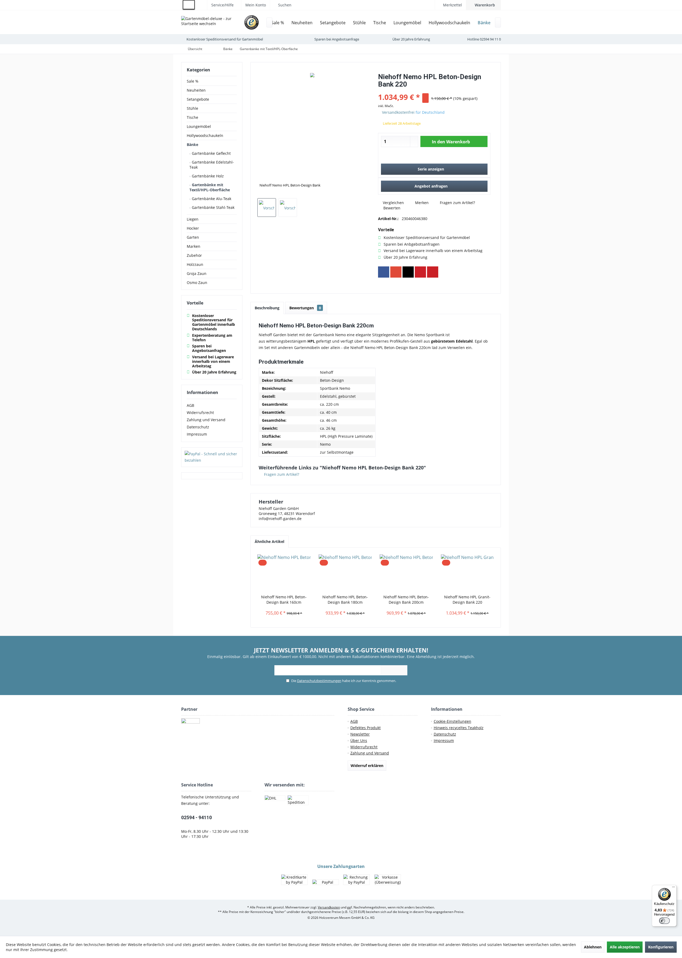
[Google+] (395, 272)
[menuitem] (483, 5)
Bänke (192, 144)
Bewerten (391, 207)
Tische (192, 117)
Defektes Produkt (365, 727)
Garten (193, 237)
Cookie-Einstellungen (452, 721)
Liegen (192, 219)
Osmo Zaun (197, 282)
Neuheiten (196, 90)
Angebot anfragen (431, 186)
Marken (193, 246)
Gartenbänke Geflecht (211, 153)
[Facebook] (383, 272)
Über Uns (358, 740)
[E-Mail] (432, 272)
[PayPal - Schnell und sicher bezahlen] (212, 457)
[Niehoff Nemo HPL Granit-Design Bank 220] (467, 573)
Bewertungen (305, 307)
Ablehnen (593, 946)
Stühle (192, 108)
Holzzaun (195, 264)
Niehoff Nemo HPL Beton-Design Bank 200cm (406, 599)
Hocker (193, 228)
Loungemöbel (199, 126)
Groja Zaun (196, 273)
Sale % (192, 81)
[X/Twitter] (408, 272)
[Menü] (673, 888)
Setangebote (198, 99)
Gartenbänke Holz (207, 175)
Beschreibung (267, 307)
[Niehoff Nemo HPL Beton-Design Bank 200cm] (406, 573)
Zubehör (194, 255)
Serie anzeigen (431, 169)
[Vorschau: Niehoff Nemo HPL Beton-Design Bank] (266, 207)
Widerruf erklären (367, 765)
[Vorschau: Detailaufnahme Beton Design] (287, 207)
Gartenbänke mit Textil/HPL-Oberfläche (209, 187)
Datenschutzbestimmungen (319, 680)
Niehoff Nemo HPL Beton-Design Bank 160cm (284, 599)
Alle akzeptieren (625, 946)
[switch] (664, 921)
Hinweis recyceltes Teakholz (459, 727)
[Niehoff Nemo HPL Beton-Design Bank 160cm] (284, 573)
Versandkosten (329, 907)
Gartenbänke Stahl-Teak (212, 207)
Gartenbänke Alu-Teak (211, 198)
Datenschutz (198, 426)
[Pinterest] (420, 272)
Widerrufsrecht (200, 412)
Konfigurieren (660, 946)
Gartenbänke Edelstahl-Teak (211, 165)
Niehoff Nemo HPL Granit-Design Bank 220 (467, 599)
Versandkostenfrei (398, 112)
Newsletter (360, 734)
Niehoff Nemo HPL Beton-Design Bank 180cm (345, 599)
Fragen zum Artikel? (457, 202)
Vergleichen (393, 202)
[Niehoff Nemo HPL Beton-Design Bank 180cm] (345, 573)
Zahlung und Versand (206, 419)
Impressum (197, 434)
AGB (190, 405)
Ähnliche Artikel (269, 541)
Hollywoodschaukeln (205, 135)
